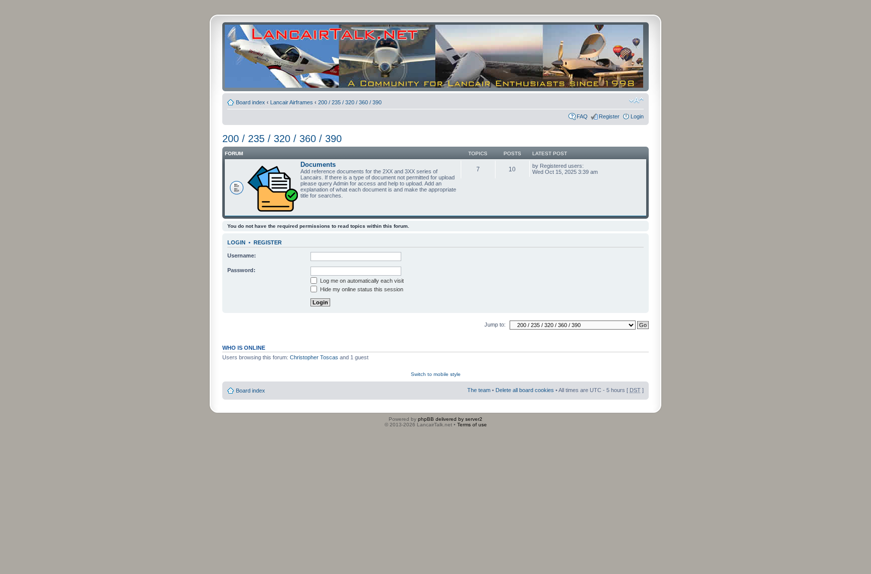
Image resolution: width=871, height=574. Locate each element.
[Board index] (434, 57)
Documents (318, 164)
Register (609, 116)
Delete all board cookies (524, 390)
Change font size (636, 100)
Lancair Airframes (291, 102)
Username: (241, 255)
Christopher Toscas (314, 357)
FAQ (582, 116)
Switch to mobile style (436, 374)
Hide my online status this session (361, 289)
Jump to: (495, 325)
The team (478, 390)
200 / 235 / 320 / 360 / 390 (350, 102)
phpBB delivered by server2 (450, 419)
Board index (250, 102)
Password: (241, 270)
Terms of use (472, 424)
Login (637, 116)
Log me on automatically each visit (361, 281)
